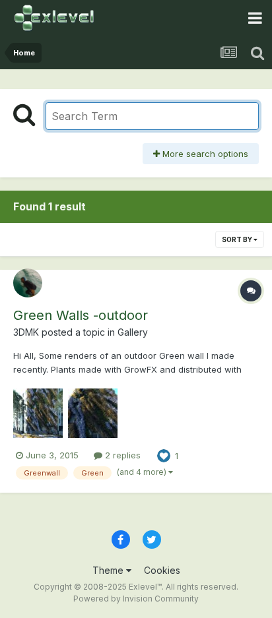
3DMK (26, 332)
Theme (109, 570)
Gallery (133, 332)
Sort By (238, 239)
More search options (204, 153)
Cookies (162, 570)
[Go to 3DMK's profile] (27, 282)
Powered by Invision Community (136, 598)
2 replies (121, 455)
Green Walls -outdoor (80, 315)
